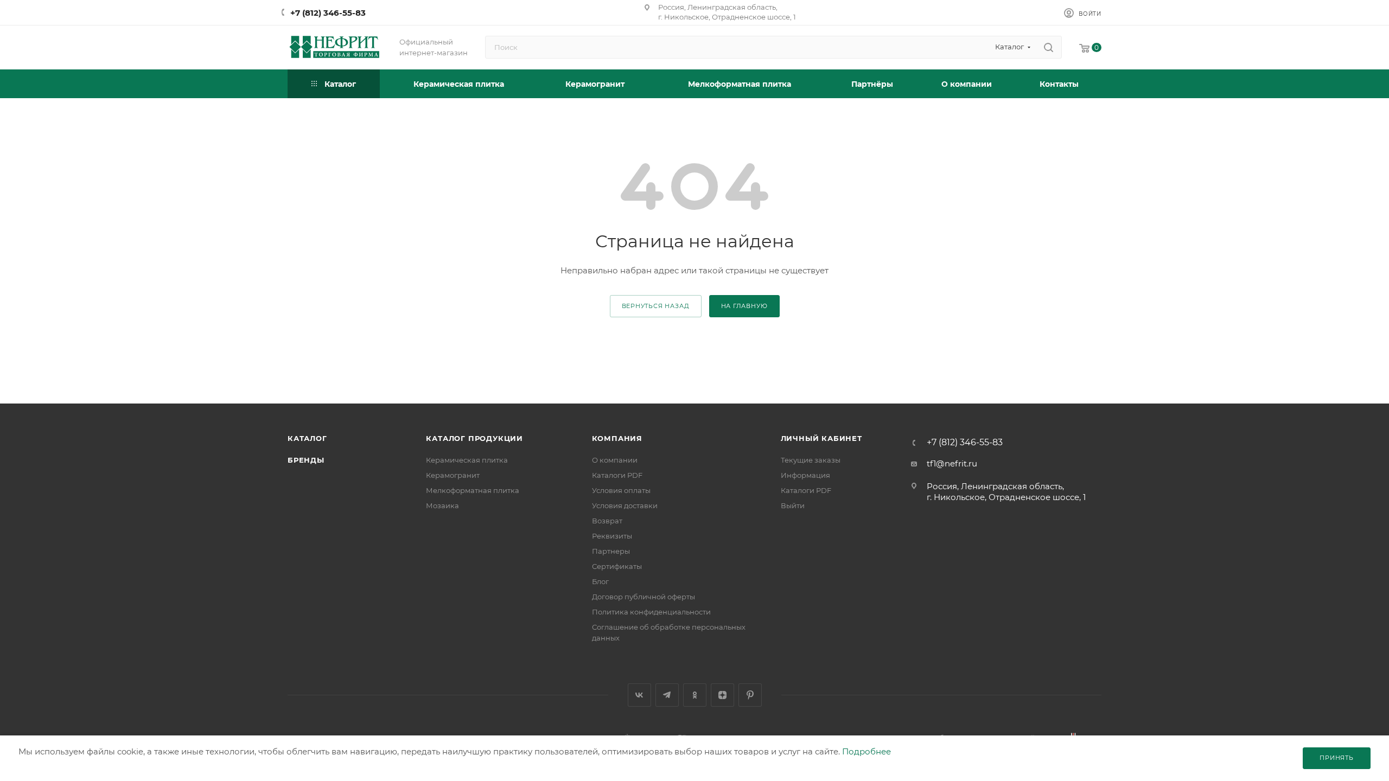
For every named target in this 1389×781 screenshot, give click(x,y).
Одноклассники (694, 695)
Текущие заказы (810, 460)
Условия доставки (625, 505)
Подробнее (866, 751)
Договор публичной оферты (643, 596)
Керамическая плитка (467, 460)
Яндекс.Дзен (722, 695)
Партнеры (611, 551)
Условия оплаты (621, 490)
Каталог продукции (474, 438)
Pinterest (750, 695)
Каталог (307, 438)
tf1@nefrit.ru (952, 463)
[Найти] (1048, 47)
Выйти (793, 505)
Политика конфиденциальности (651, 611)
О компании (615, 460)
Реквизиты (612, 536)
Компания (617, 438)
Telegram (667, 695)
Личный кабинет (821, 438)
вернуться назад (656, 306)
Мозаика (442, 505)
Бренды (306, 460)
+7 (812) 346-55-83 (328, 13)
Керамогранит (453, 475)
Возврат (607, 520)
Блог (600, 581)
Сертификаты (617, 566)
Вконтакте (639, 695)
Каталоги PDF (617, 475)
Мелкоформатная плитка (472, 490)
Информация (805, 475)
